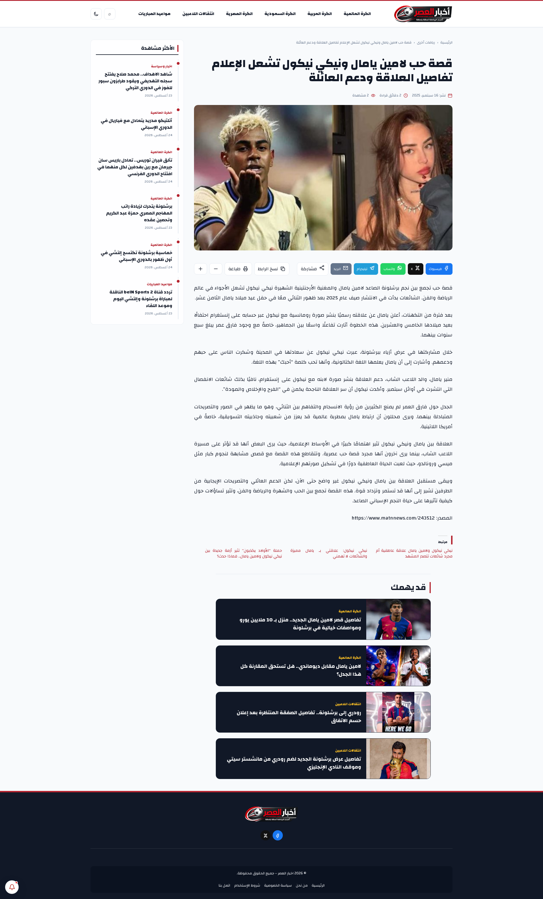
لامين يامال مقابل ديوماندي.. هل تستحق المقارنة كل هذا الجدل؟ (300, 670)
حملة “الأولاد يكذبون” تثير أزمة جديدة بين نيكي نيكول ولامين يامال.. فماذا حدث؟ (243, 553)
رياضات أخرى (426, 43)
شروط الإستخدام (247, 885)
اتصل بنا (224, 885)
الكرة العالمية (357, 14)
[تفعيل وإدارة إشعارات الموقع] (12, 887)
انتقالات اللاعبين (198, 14)
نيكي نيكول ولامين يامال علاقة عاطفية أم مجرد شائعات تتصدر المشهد (414, 553)
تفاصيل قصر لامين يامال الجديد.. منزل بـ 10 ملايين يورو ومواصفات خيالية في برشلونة (300, 624)
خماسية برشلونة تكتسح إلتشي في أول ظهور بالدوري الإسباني (136, 256)
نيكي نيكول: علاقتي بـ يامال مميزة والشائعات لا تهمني (328, 553)
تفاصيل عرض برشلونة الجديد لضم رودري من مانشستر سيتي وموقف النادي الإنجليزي (294, 763)
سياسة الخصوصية (278, 885)
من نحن (302, 885)
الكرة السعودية (280, 14)
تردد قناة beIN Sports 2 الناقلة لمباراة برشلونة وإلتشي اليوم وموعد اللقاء (140, 299)
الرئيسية (446, 43)
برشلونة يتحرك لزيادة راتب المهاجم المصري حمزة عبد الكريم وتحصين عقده (139, 213)
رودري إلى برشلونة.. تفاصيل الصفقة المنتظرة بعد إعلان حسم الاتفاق (299, 717)
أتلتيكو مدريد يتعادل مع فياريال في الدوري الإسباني (136, 124)
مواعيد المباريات (154, 14)
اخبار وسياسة (161, 66)
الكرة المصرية (239, 14)
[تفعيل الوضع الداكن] (96, 14)
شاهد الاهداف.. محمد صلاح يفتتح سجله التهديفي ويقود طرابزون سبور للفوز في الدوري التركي (135, 81)
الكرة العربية (319, 14)
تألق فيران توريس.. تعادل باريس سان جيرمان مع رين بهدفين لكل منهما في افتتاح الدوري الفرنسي (134, 167)
